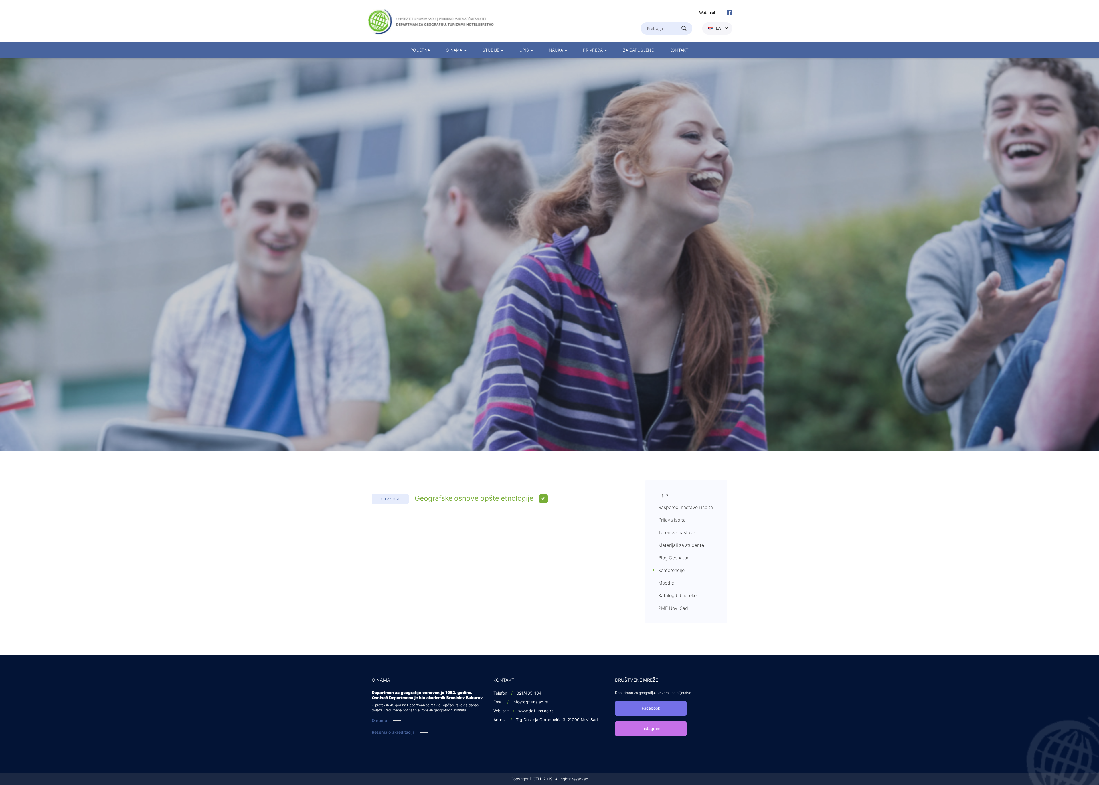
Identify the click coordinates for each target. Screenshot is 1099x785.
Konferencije (671, 570)
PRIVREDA (593, 50)
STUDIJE (491, 50)
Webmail (707, 12)
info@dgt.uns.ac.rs (530, 702)
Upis (663, 495)
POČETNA (420, 50)
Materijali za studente (681, 545)
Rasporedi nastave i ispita (685, 507)
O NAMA (454, 50)
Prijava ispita (672, 520)
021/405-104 (529, 693)
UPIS (524, 50)
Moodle (666, 583)
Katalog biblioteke (677, 596)
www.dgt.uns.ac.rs (535, 711)
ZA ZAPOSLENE (638, 50)
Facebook (651, 708)
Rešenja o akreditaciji (393, 732)
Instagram (650, 728)
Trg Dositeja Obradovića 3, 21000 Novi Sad (557, 720)
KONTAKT (679, 50)
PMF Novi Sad (673, 608)
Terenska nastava (676, 533)
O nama (379, 720)
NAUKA (556, 50)
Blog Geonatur (673, 558)
